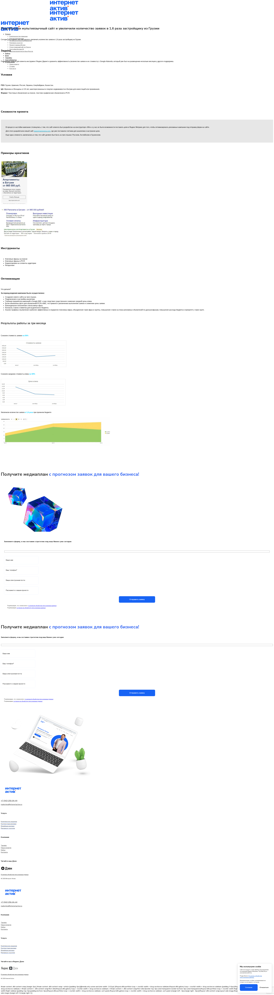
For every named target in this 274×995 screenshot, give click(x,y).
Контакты (12, 69)
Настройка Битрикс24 (16, 49)
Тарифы (4, 845)
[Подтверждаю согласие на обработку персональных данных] (43, 701)
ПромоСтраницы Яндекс (17, 45)
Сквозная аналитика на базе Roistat (21, 51)
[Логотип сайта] (64, 10)
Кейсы (3, 850)
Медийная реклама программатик (20, 41)
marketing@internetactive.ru (11, 804)
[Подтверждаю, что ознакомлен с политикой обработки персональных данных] (54, 699)
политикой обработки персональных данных (42, 606)
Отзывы (12, 66)
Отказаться (264, 987)
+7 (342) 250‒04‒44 (9, 800)
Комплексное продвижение (18, 36)
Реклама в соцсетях (15, 43)
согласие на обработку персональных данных (31, 608)
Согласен (248, 987)
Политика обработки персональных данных (14, 874)
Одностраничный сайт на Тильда (20, 47)
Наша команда (14, 64)
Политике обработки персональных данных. (251, 976)
